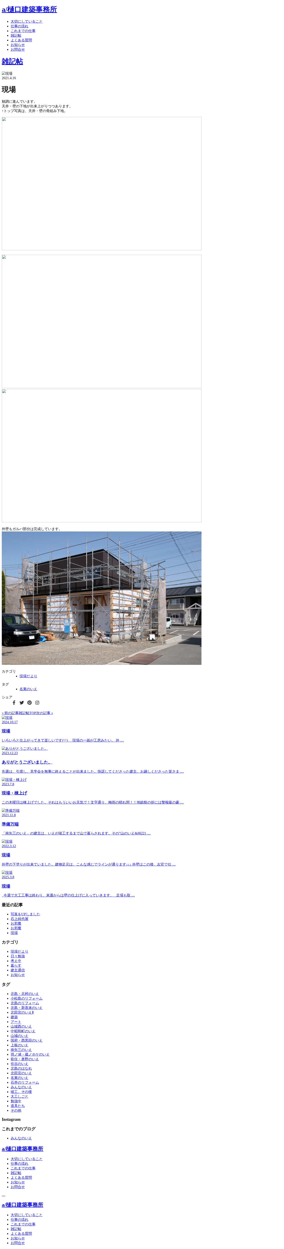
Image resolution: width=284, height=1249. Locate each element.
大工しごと (19, 1096)
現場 (14, 933)
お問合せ (18, 49)
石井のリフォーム (25, 1082)
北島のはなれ (21, 1068)
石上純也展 (19, 919)
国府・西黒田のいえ (27, 1040)
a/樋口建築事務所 (29, 9)
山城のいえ (19, 1036)
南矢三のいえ (21, 1050)
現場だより (28, 676)
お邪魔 (16, 923)
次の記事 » (44, 713)
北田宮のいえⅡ (22, 1012)
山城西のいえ (21, 1026)
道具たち (18, 1106)
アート (16, 1022)
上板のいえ (19, 1045)
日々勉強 (18, 956)
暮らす (16, 965)
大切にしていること (27, 21)
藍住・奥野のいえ (25, 1059)
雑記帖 (16, 35)
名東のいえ (28, 689)
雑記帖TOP (27, 713)
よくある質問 (21, 40)
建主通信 (18, 970)
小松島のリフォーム (27, 998)
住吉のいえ (19, 1064)
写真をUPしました (25, 914)
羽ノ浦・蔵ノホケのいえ (30, 1054)
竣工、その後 (21, 1092)
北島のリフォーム (25, 1003)
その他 (16, 1110)
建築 (14, 1017)
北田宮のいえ (21, 1073)
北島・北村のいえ (25, 994)
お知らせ (18, 45)
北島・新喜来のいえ (27, 1008)
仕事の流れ (19, 26)
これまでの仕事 (23, 31)
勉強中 (16, 1101)
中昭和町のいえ (23, 1031)
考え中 (16, 961)
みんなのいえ (21, 1087)
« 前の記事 (10, 713)
